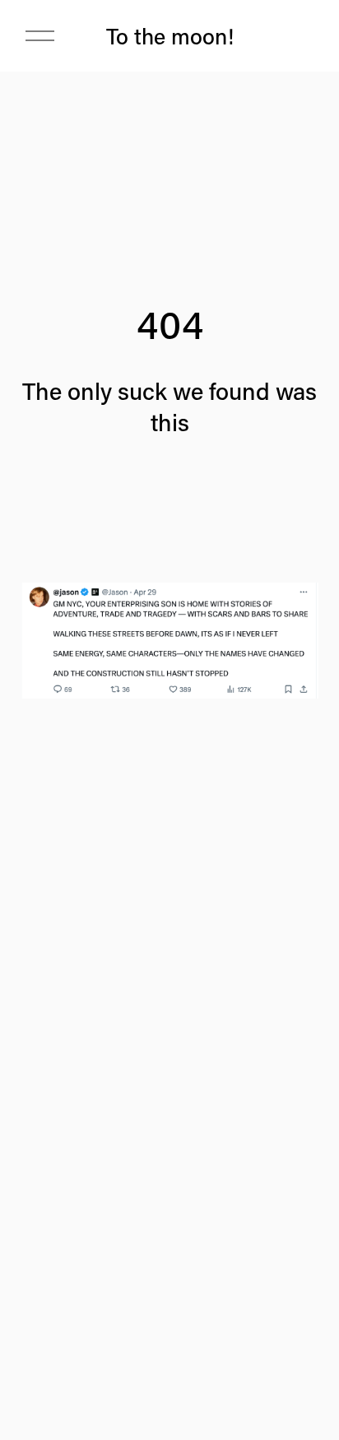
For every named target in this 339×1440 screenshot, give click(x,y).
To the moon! (170, 35)
